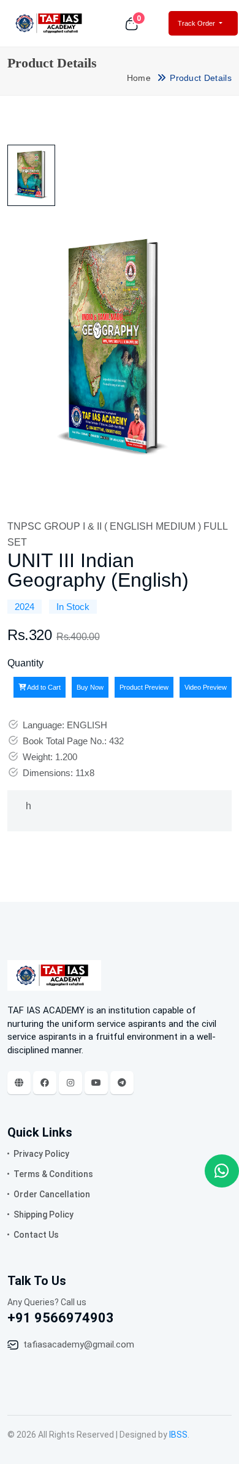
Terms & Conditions (53, 1174)
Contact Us (36, 1235)
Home (139, 78)
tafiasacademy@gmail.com (78, 1344)
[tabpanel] (113, 350)
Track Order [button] (197, 23)
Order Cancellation (51, 1194)
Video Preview (205, 687)
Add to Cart (43, 687)
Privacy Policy (41, 1154)
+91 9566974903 (60, 1317)
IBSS (178, 1434)
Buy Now (90, 687)
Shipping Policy (43, 1214)
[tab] (31, 175)
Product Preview (144, 687)
